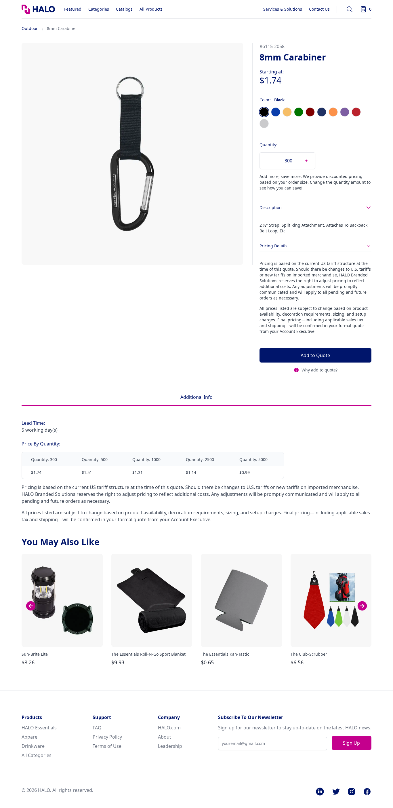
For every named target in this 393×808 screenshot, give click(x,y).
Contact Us (319, 9)
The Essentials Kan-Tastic (225, 654)
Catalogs (124, 9)
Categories (98, 9)
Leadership (170, 746)
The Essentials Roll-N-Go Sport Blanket (148, 654)
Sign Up (351, 743)
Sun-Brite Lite (35, 654)
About (164, 737)
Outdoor (30, 28)
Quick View (62, 637)
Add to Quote (315, 355)
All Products (151, 9)
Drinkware (33, 746)
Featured (72, 9)
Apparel (30, 737)
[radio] (264, 112)
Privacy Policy (107, 737)
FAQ (97, 727)
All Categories (36, 755)
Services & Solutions (282, 9)
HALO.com (169, 727)
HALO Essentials (39, 727)
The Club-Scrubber (309, 654)
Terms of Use (107, 746)
